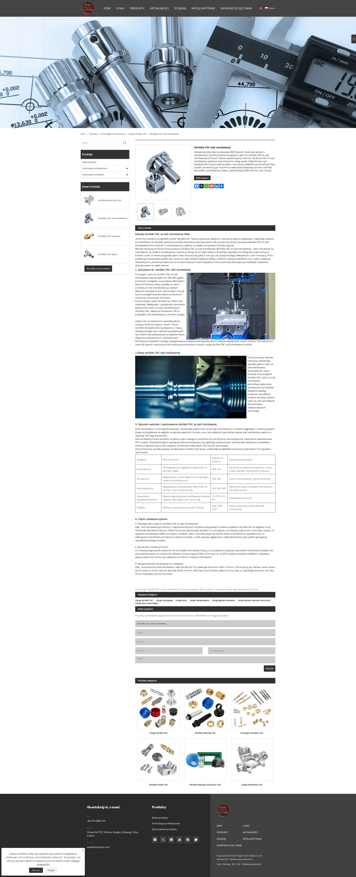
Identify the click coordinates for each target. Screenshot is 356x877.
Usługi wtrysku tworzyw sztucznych (254, 600)
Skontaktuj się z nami (229, 845)
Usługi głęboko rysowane (223, 600)
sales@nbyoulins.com (98, 847)
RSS (233, 864)
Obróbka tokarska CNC (205, 733)
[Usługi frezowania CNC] (252, 759)
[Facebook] (155, 839)
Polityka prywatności (251, 864)
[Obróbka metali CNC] (158, 759)
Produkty (93, 134)
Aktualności (250, 832)
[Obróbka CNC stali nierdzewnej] (145, 212)
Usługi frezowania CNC (252, 784)
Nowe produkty (89, 162)
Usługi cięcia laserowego (146, 603)
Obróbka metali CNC (158, 784)
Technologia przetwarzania (112, 134)
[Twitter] (163, 839)
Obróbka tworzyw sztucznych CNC (205, 784)
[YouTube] (179, 839)
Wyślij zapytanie (202, 178)
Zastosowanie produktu (93, 174)
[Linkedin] (171, 839)
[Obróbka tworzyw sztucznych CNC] (205, 759)
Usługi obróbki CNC (137, 134)
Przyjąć (51, 870)
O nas (246, 825)
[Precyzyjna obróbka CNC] (252, 707)
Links (219, 864)
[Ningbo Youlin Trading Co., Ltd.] (87, 8)
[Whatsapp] (196, 839)
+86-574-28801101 (96, 820)
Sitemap (226, 864)
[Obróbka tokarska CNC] (205, 707)
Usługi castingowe (164, 600)
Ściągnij (221, 838)
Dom (219, 825)
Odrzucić (36, 870)
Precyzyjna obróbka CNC (252, 733)
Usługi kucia (181, 600)
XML (239, 864)
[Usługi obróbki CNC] (158, 707)
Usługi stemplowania (199, 600)
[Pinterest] (188, 839)
